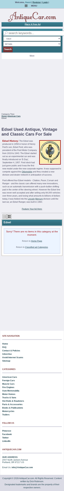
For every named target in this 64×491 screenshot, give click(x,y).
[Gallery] (9, 218)
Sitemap (6, 361)
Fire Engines (8, 387)
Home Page (36, 241)
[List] (5, 218)
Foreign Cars (8, 380)
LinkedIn (6, 441)
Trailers (6, 414)
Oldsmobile (27, 172)
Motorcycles (8, 411)
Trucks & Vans (9, 397)
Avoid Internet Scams (12, 357)
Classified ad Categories (36, 247)
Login (45, 2)
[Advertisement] (32, 87)
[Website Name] (32, 17)
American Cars (13, 116)
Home (4, 116)
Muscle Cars (8, 384)
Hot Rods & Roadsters (13, 401)
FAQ (4, 347)
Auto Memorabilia (10, 391)
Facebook (7, 434)
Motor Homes (8, 394)
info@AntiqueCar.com (22, 467)
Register (37, 2)
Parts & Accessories (12, 404)
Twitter (5, 438)
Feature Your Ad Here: (32, 209)
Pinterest (6, 431)
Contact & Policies (11, 350)
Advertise (7, 354)
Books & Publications (12, 408)
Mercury (39, 199)
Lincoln (31, 199)
